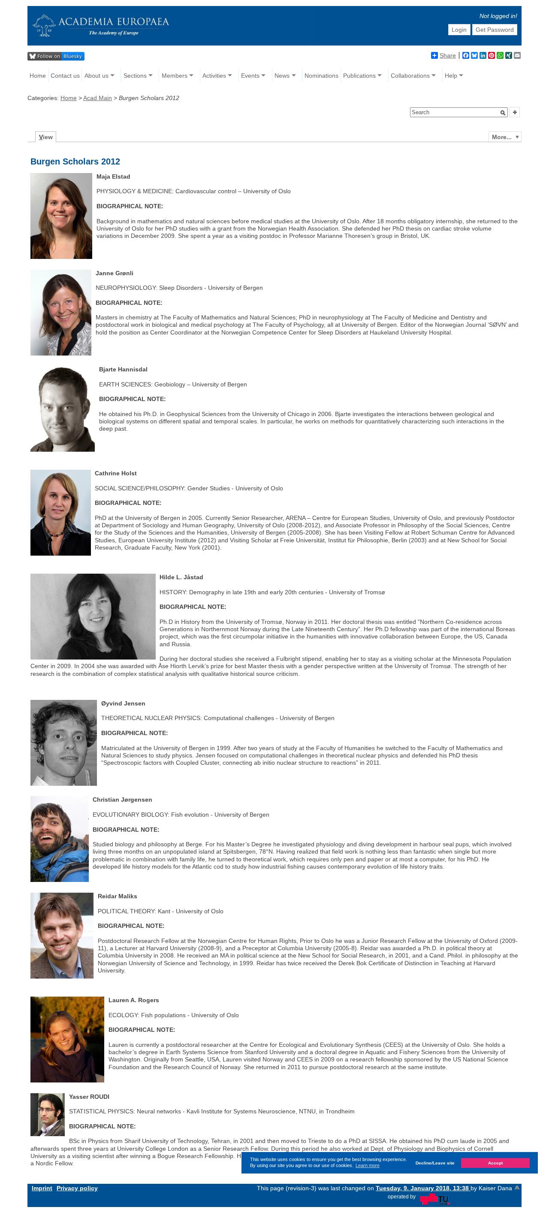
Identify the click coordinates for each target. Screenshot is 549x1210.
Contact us (65, 75)
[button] (503, 112)
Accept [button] (495, 1163)
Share (448, 55)
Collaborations (410, 75)
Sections (135, 75)
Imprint (42, 1188)
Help (451, 75)
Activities (214, 75)
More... (502, 137)
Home (38, 75)
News (282, 75)
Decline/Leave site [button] (435, 1163)
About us (96, 75)
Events (250, 75)
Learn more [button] (368, 1165)
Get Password (495, 29)
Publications (359, 75)
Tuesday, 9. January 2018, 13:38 (423, 1188)
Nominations (321, 75)
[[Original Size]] (60, 353)
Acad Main (97, 97)
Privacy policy (77, 1188)
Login (459, 29)
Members (174, 75)
